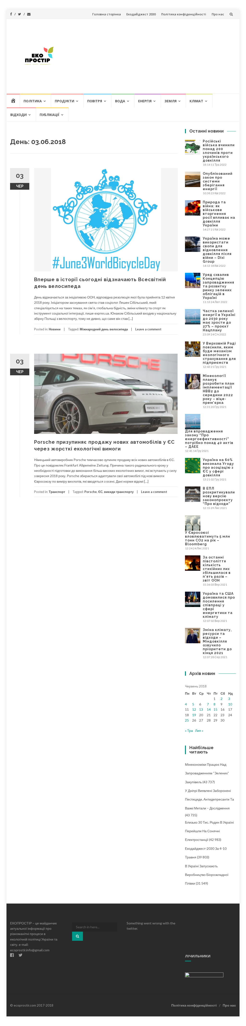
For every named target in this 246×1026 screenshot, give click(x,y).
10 (230, 704)
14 (209, 709)
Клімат (196, 101)
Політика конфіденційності (183, 14)
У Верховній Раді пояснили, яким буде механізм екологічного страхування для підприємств (219, 352)
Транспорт (57, 492)
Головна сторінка (106, 14)
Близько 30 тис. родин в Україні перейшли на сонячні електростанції (209, 831)
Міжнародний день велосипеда (104, 329)
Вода (120, 101)
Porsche (90, 492)
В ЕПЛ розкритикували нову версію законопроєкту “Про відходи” (219, 496)
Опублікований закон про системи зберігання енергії (218, 181)
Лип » (199, 731)
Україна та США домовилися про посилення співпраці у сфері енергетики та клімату (219, 605)
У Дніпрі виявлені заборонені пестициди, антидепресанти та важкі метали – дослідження (209, 799)
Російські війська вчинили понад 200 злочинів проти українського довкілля (219, 150)
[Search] (77, 936)
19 (194, 715)
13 (201, 709)
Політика (33, 101)
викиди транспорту (119, 492)
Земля (171, 101)
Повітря (94, 101)
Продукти (64, 101)
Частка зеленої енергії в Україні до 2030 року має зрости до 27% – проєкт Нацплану (219, 320)
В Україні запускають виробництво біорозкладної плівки (206, 875)
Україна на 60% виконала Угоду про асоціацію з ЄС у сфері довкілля (218, 467)
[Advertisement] (151, 56)
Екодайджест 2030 (141, 14)
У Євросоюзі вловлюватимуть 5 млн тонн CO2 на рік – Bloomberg (207, 538)
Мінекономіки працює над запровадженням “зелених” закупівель (207, 773)
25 (187, 720)
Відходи (18, 114)
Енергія (145, 101)
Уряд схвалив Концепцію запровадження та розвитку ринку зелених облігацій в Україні (218, 286)
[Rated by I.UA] (204, 974)
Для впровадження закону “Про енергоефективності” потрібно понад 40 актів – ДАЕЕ (209, 439)
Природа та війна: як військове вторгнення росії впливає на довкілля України (219, 213)
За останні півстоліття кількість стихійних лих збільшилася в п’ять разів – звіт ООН (217, 568)
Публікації (49, 114)
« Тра (189, 731)
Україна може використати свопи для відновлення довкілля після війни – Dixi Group (217, 250)
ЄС (100, 492)
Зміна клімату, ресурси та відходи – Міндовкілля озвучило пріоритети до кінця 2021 (217, 641)
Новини (55, 329)
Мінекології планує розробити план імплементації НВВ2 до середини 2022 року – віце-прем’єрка (218, 389)
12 (194, 709)
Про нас (218, 14)
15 (215, 709)
